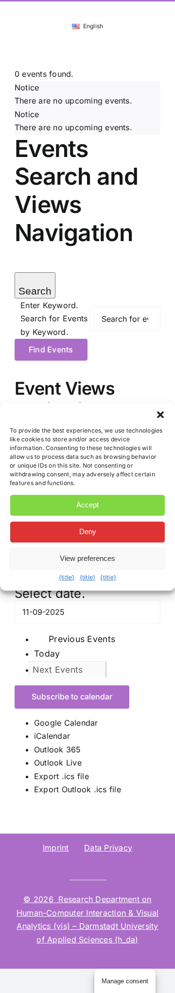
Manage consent (125, 981)
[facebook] (111, 866)
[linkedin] (48, 866)
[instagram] (95, 866)
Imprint (56, 848)
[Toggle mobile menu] (156, 48)
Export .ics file (61, 776)
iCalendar (52, 736)
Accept (87, 505)
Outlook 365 (57, 749)
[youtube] (127, 866)
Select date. (50, 593)
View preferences (87, 558)
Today (47, 653)
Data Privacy (108, 848)
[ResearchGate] (32, 866)
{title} (67, 577)
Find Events (51, 349)
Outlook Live (58, 762)
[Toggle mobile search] (139, 48)
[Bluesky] (64, 866)
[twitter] (80, 866)
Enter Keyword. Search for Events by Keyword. (54, 318)
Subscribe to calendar (72, 696)
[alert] (87, 94)
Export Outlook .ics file (77, 789)
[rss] (142, 866)
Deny (87, 531)
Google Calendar (66, 723)
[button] (160, 414)
